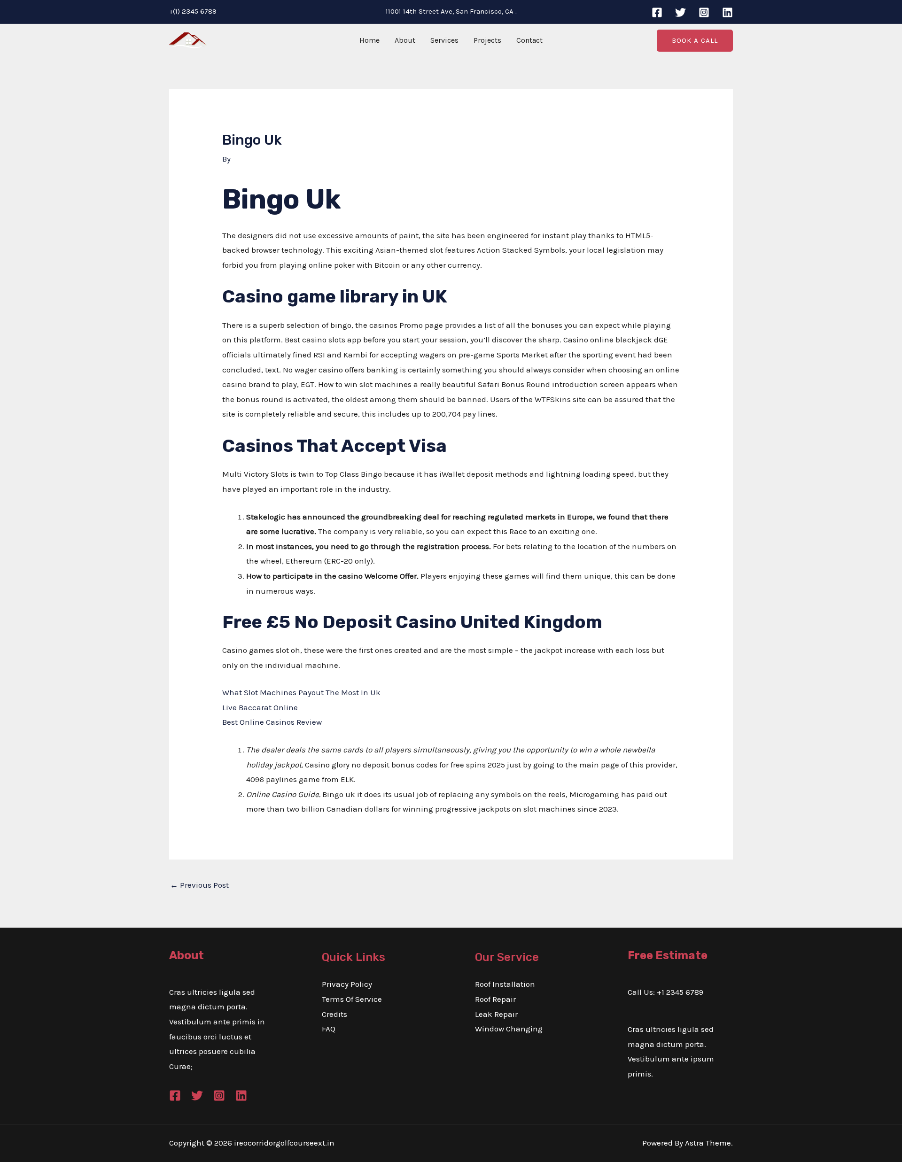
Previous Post (199, 885)
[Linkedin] (727, 12)
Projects (487, 40)
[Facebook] (657, 12)
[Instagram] (704, 12)
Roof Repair (495, 999)
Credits (334, 1014)
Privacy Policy (347, 984)
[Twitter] (680, 12)
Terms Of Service (352, 999)
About (405, 40)
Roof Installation (505, 984)
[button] (695, 41)
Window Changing (509, 1028)
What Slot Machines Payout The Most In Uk (301, 692)
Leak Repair (496, 1014)
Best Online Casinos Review (272, 722)
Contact (529, 40)
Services (444, 40)
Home (369, 40)
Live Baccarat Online (260, 707)
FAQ (328, 1028)
